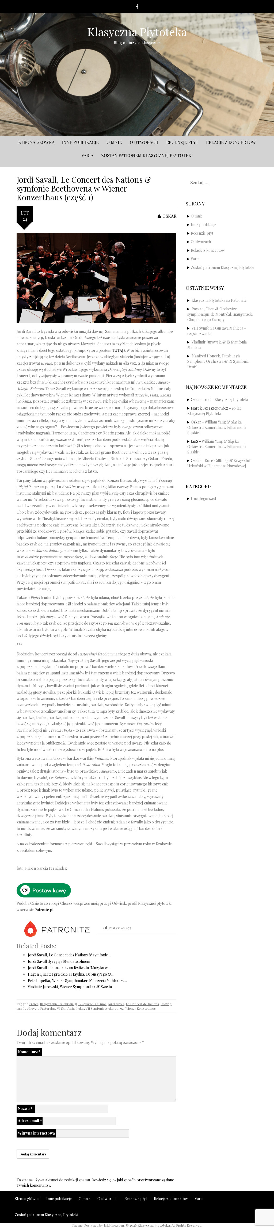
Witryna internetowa (36, 1133)
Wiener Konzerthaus (140, 1008)
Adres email (30, 1120)
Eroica (33, 1004)
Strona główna (36, 142)
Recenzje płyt (182, 142)
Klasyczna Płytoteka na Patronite (219, 300)
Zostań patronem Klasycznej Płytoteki (147, 155)
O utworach (144, 142)
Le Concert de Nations (142, 1004)
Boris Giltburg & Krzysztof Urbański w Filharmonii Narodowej (218, 463)
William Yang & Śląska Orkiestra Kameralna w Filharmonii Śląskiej (216, 427)
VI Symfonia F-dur (70, 1008)
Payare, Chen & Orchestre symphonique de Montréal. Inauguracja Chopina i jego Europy (220, 314)
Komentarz (29, 1051)
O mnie (114, 142)
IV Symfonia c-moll (92, 1004)
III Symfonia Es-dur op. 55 (58, 1004)
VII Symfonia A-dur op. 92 (105, 1008)
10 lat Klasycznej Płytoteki (226, 399)
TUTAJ (118, 350)
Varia (87, 155)
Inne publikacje (80, 142)
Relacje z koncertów (231, 142)
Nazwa (25, 1108)
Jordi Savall (116, 1004)
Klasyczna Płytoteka (137, 31)
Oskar (169, 216)
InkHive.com (114, 1225)
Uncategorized (203, 498)
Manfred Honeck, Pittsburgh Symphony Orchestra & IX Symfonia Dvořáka (218, 361)
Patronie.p (43, 909)
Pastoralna (47, 1008)
